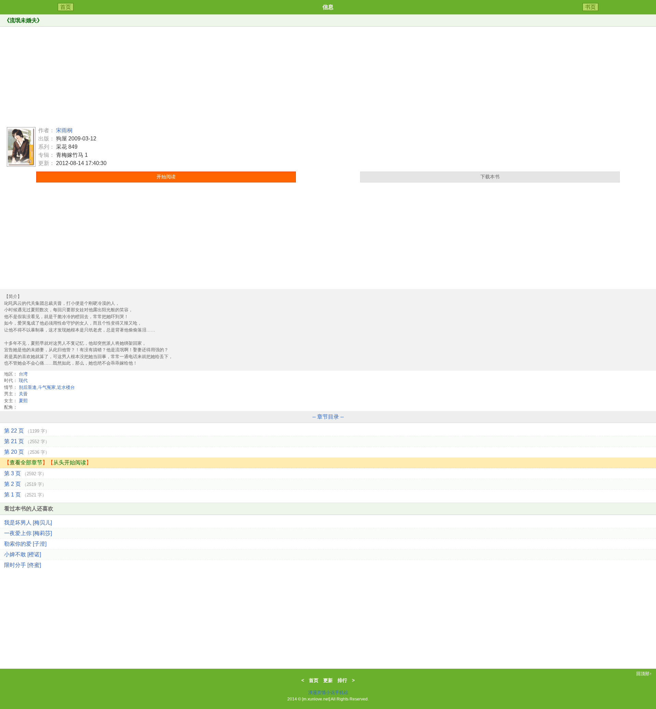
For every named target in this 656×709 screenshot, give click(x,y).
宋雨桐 (64, 130)
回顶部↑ (644, 673)
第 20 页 (27, 452)
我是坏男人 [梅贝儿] (28, 523)
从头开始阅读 (69, 462)
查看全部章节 (26, 462)
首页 (65, 7)
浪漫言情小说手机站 (328, 692)
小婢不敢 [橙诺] (22, 554)
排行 (342, 680)
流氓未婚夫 (23, 20)
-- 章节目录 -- (328, 417)
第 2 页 (25, 484)
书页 (590, 7)
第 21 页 (27, 441)
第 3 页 (25, 473)
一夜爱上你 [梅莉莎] (28, 533)
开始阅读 (166, 176)
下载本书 (490, 176)
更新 (328, 680)
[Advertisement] (328, 74)
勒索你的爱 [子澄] (25, 544)
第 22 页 (27, 431)
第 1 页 (25, 494)
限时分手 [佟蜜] (22, 565)
